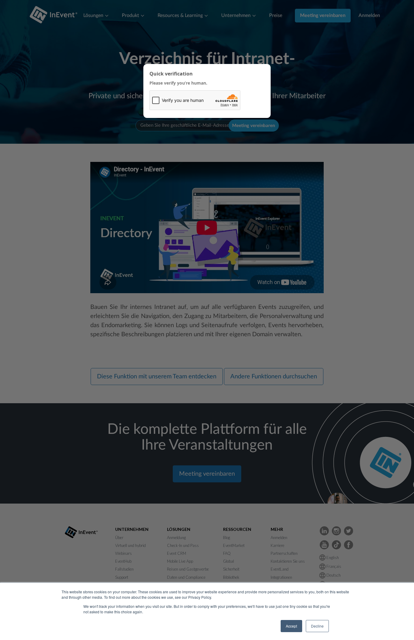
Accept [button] (291, 625)
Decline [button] (317, 625)
